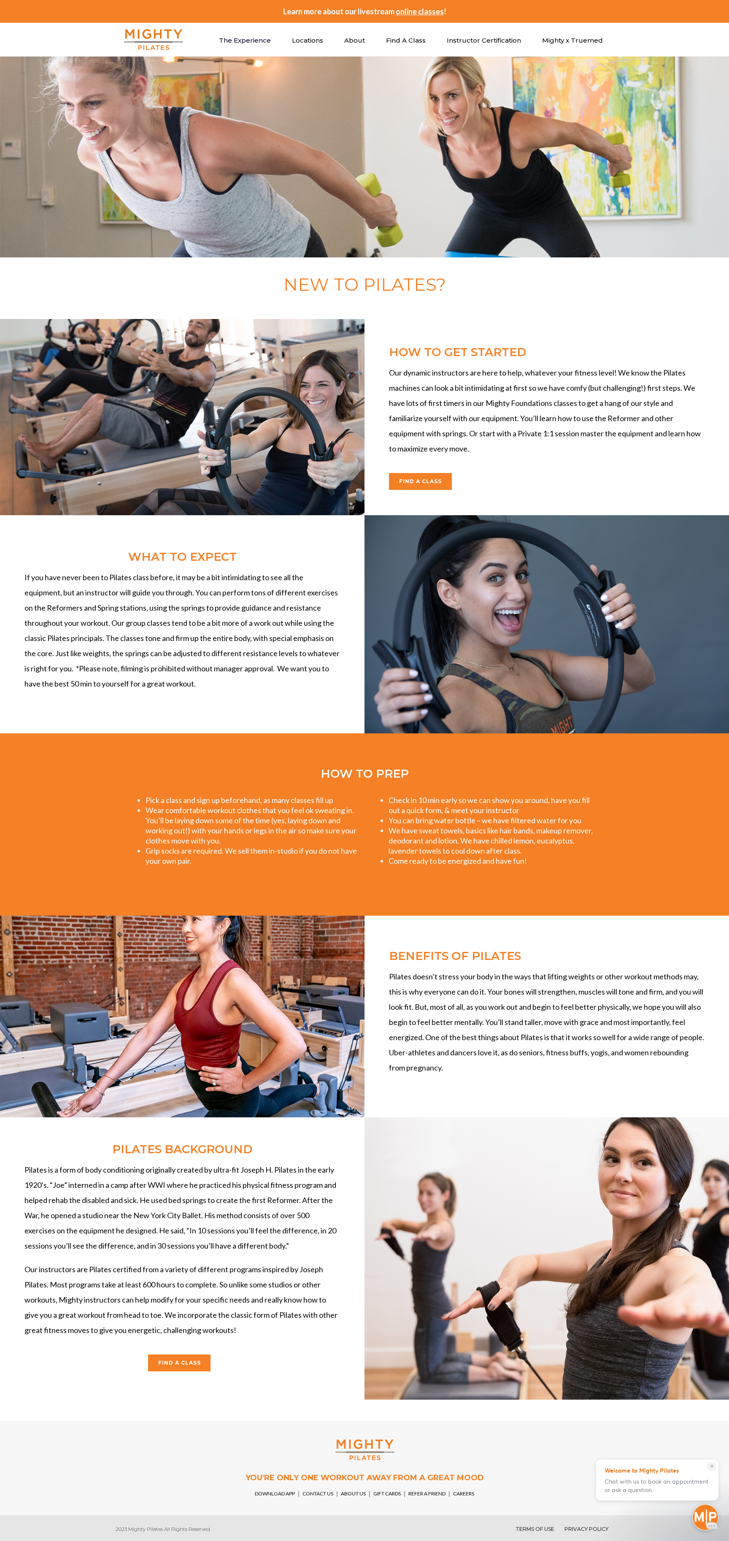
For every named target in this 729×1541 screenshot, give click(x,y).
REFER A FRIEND (427, 1493)
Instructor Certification (484, 40)
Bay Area (341, 11)
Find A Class (406, 40)
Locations (307, 40)
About (354, 40)
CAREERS (463, 1493)
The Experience (245, 40)
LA (377, 11)
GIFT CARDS (387, 1493)
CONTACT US (317, 1493)
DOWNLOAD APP (275, 1493)
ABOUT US (354, 1493)
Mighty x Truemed (572, 40)
